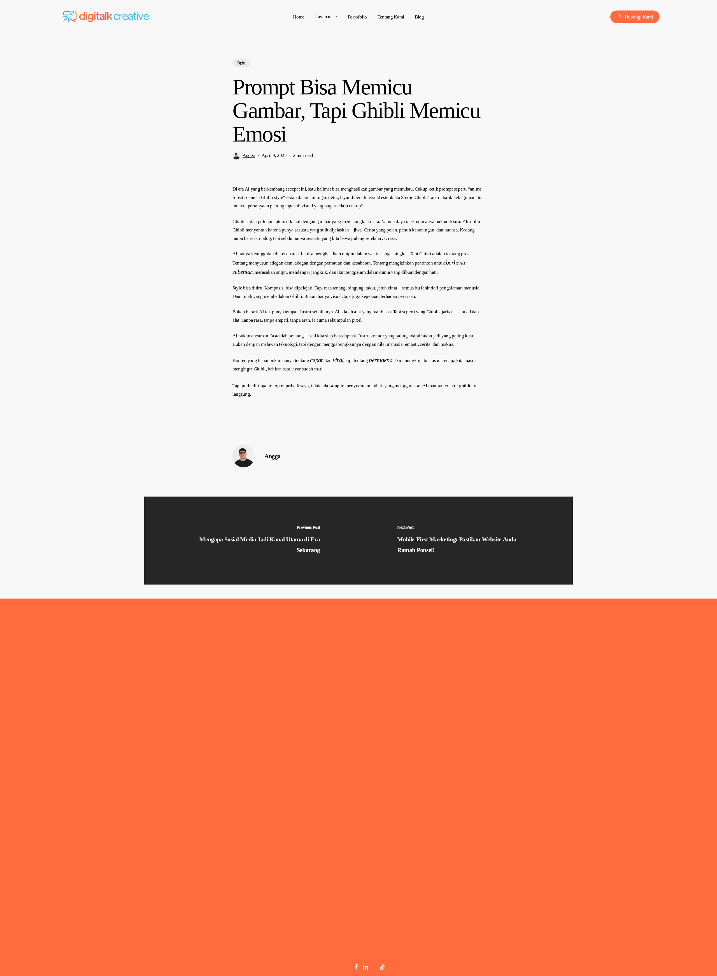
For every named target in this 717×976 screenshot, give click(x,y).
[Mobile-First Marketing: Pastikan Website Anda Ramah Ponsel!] (465, 541)
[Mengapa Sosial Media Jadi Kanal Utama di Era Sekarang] (251, 541)
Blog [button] (472, 765)
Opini (241, 63)
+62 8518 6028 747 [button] (603, 744)
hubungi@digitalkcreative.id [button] (619, 761)
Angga (249, 155)
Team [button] (473, 748)
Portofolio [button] (481, 731)
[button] (94, 840)
